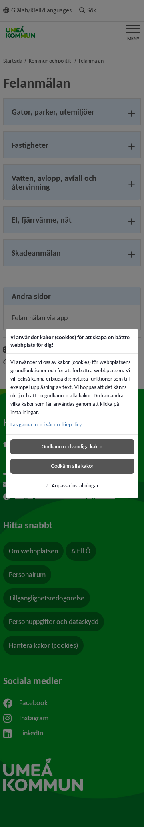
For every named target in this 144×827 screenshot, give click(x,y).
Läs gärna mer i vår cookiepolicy (46, 424)
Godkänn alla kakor (72, 466)
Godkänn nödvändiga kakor (72, 446)
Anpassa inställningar (75, 485)
